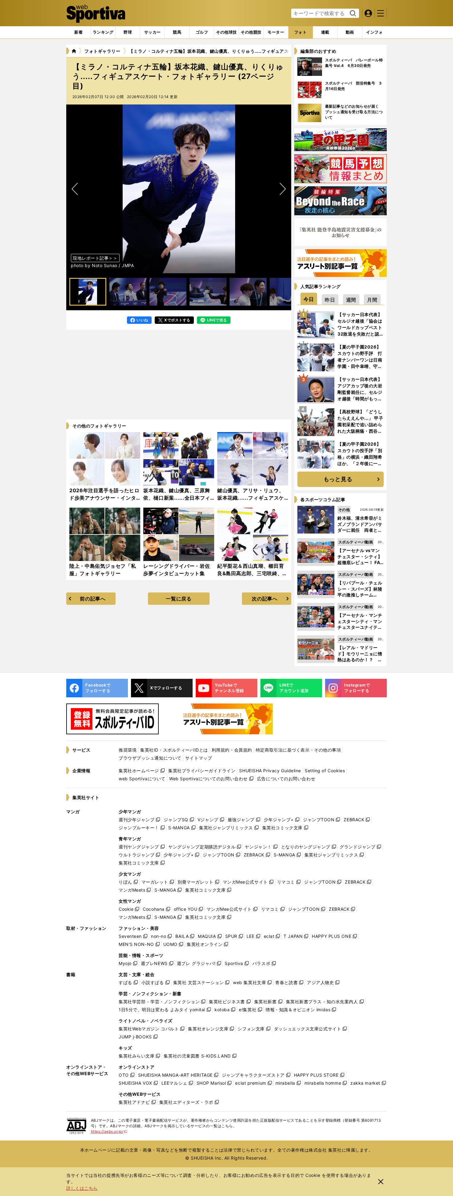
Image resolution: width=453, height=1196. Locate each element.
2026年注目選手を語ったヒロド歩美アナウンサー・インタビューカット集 (104, 497)
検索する (352, 13)
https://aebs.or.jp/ (109, 1131)
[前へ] (282, 188)
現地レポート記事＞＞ (95, 258)
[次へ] (75, 188)
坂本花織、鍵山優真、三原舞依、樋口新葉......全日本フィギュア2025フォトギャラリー (178, 497)
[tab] (128, 32)
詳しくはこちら (82, 1188)
